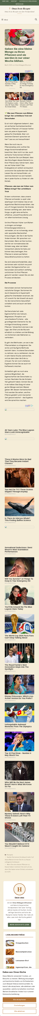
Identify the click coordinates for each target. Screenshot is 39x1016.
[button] (36, 19)
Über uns (5, 1)
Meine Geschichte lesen (19, 924)
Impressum (19, 4)
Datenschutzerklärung (28, 1)
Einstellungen (19, 1005)
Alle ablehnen (19, 1011)
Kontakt (14, 1)
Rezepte (10, 855)
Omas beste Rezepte (21, 8)
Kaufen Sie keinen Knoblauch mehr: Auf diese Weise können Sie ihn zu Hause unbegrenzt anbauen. (19, 860)
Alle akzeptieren (19, 999)
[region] (19, 992)
